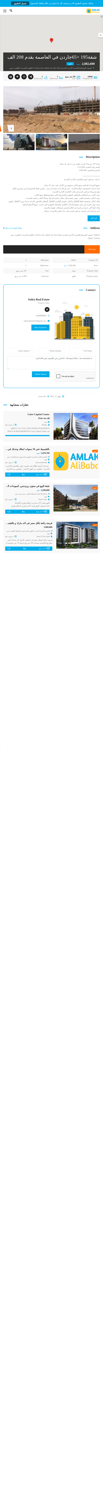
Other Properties (40, 327)
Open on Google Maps (13, 228)
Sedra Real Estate (38, 299)
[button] (51, 40)
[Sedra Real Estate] (74, 321)
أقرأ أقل (93, 218)
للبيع (74, 276)
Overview (92, 249)
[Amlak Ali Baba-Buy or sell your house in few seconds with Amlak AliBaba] (93, 11)
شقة (74, 271)
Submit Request (41, 374)
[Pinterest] (47, 309)
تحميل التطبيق (20, 3)
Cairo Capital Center (38, 414)
